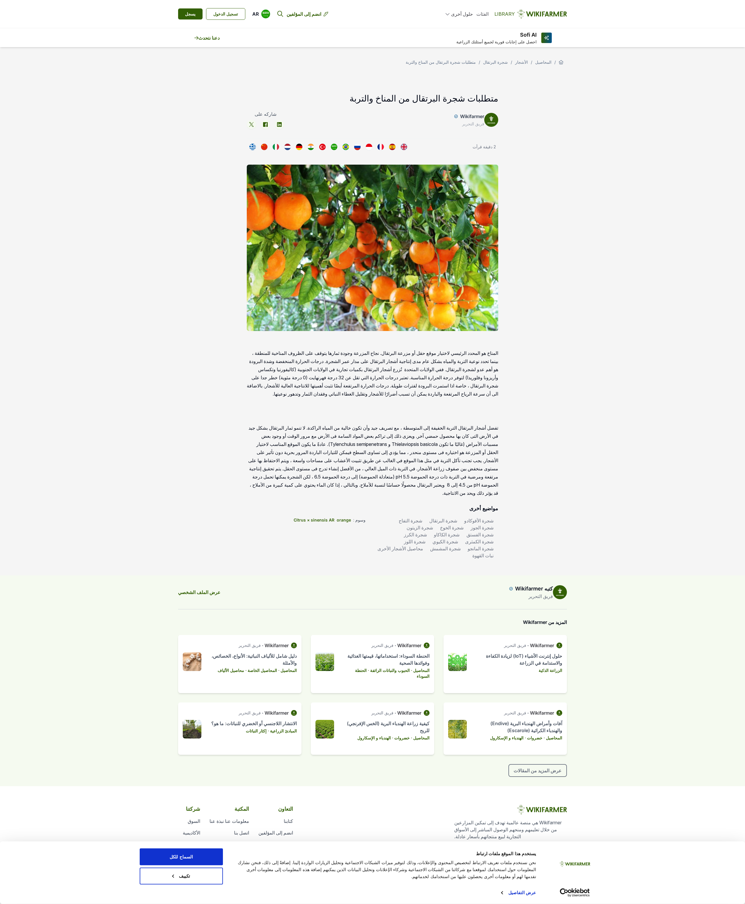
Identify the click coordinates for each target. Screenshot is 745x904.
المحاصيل (543, 62)
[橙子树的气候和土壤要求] (264, 146)
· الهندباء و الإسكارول (508, 737)
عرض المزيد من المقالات (538, 770)
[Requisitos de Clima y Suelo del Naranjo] (392, 146)
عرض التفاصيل (522, 892)
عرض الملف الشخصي (199, 592)
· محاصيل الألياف (232, 670)
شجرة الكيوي (445, 541)
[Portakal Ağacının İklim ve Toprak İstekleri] (322, 146)
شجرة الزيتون (420, 528)
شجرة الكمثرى (479, 541)
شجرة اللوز (414, 541)
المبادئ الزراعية (283, 730)
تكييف (184, 875)
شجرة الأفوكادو (479, 521)
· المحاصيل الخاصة (263, 670)
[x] (251, 124)
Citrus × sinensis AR (314, 519)
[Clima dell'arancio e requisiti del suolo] (275, 146)
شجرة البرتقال (495, 62)
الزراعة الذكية (550, 670)
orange (344, 519)
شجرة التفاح (410, 521)
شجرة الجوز (482, 528)
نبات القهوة (483, 555)
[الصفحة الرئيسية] (561, 62)
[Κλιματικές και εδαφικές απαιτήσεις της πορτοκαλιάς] (252, 146)
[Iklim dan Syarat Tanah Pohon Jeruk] (369, 146)
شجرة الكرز (415, 535)
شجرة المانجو (481, 548)
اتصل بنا (241, 833)
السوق (194, 821)
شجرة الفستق (480, 535)
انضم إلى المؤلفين (304, 14)
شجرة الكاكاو (447, 535)
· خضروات (536, 737)
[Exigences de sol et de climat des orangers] (380, 146)
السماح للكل (181, 856)
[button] (261, 14)
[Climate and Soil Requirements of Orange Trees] (403, 146)
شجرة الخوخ (452, 528)
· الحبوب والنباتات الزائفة (391, 670)
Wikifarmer (472, 116)
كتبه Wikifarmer (534, 589)
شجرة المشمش (445, 548)
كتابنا (288, 821)
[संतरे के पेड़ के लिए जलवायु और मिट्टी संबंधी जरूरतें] (310, 146)
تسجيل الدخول (225, 13)
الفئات (482, 14)
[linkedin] (279, 124)
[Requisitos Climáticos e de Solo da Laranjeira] (345, 146)
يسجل (190, 13)
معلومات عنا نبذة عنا (229, 821)
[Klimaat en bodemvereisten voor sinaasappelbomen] (287, 146)
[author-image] (560, 592)
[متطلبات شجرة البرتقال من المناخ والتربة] (334, 146)
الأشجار (521, 62)
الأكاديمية (191, 833)
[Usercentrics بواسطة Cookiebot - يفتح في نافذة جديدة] (574, 892)
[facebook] (265, 124)
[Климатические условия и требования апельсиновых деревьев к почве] (357, 146)
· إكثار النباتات (257, 730)
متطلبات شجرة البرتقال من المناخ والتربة (441, 62)
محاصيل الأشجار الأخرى (400, 548)
